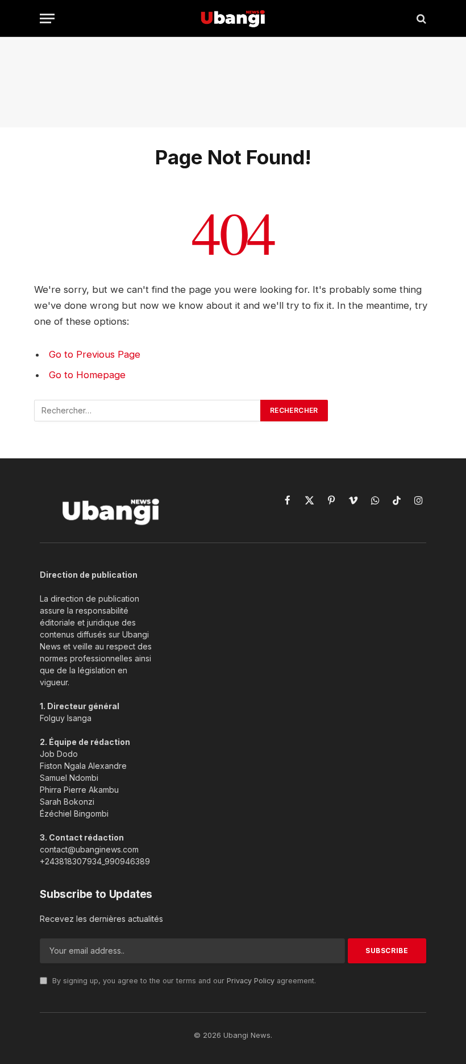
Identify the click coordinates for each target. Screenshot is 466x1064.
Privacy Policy (250, 980)
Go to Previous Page (94, 354)
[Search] (420, 18)
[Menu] (47, 18)
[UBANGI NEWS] (233, 18)
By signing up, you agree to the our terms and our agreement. (183, 980)
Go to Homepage (87, 374)
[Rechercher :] (147, 410)
